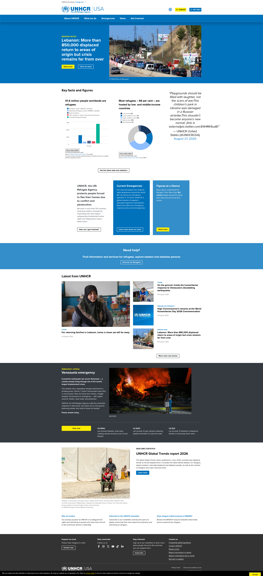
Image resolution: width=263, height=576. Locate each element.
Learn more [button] (142, 472)
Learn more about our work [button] (130, 229)
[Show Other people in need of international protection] (83, 115)
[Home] (76, 9)
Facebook (98, 546)
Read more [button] (68, 66)
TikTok (117, 546)
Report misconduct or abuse (180, 552)
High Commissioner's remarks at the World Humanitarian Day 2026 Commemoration (179, 310)
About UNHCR (71, 18)
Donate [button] (182, 9)
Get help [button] (196, 9)
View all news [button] (86, 66)
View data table (72, 150)
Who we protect (68, 516)
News (123, 18)
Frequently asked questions (180, 542)
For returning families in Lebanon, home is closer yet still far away (96, 332)
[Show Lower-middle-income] (130, 116)
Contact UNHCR (175, 546)
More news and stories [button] (168, 356)
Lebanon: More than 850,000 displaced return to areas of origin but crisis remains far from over (179, 335)
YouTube (113, 546)
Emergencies (108, 18)
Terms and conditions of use (192, 568)
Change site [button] (79, 2)
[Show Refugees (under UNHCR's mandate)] (79, 109)
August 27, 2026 (185, 138)
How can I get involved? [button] (89, 229)
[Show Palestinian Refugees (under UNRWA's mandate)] (83, 111)
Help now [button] (76, 428)
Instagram (103, 546)
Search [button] (164, 9)
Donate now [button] (68, 547)
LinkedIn (122, 546)
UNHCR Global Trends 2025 (77, 154)
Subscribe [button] (139, 553)
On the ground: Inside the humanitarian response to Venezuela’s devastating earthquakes (177, 287)
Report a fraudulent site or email (181, 556)
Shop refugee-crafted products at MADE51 (174, 516)
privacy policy (90, 573)
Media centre (174, 549)
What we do (90, 18)
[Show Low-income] (127, 114)
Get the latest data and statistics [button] (113, 170)
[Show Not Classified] (127, 122)
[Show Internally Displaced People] (76, 117)
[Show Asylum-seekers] (73, 113)
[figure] (86, 129)
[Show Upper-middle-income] (130, 118)
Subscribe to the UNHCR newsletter (124, 516)
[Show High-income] (127, 120)
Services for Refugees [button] (131, 262)
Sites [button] (170, 9)
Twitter (108, 546)
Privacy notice (175, 568)
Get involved (137, 18)
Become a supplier (176, 559)
